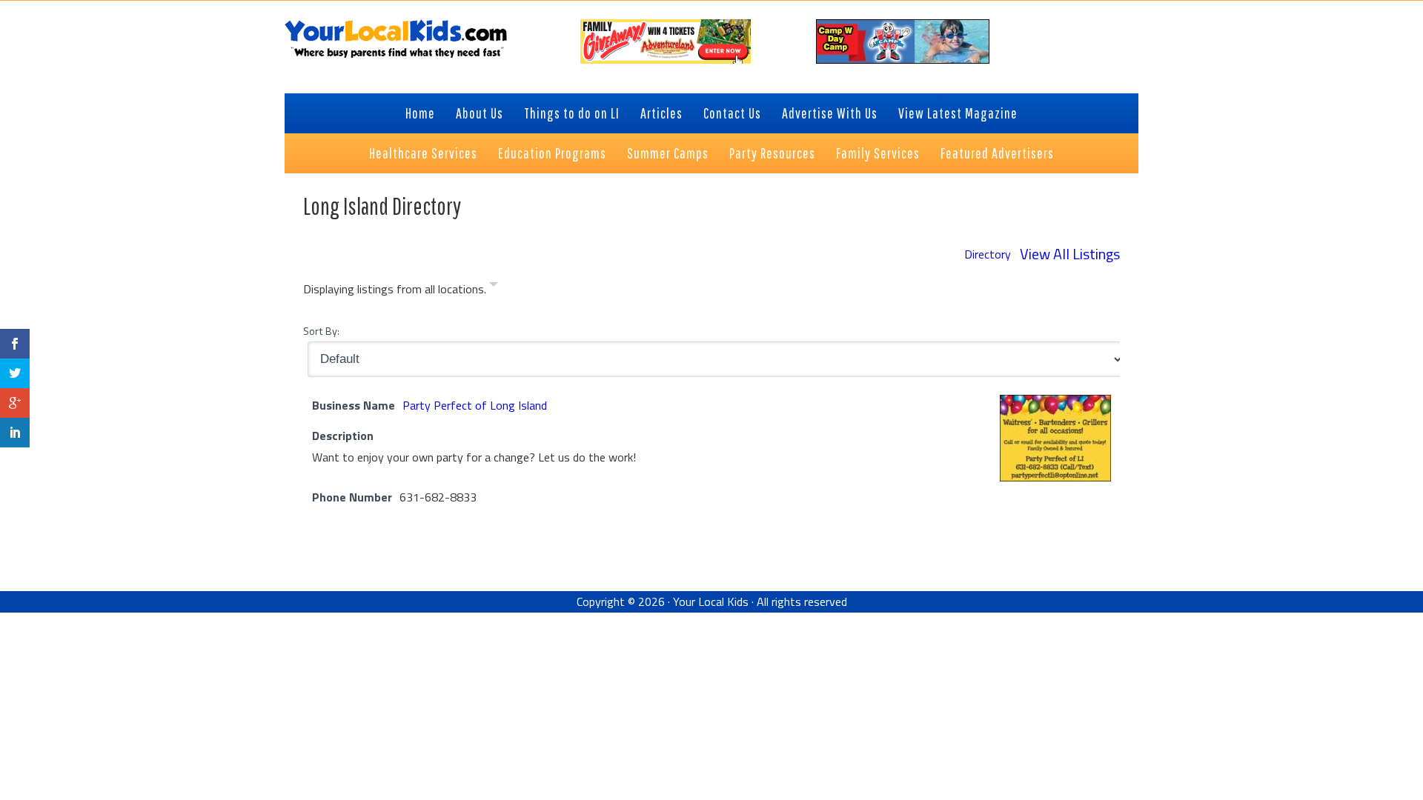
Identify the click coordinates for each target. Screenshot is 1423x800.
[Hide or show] (493, 287)
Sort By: (321, 331)
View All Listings (1070, 253)
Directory (987, 254)
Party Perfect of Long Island (474, 405)
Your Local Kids (711, 601)
